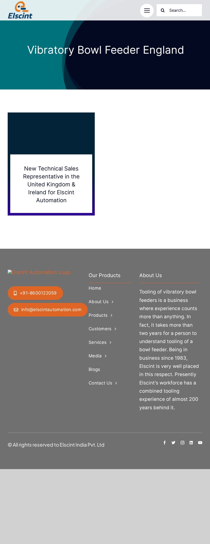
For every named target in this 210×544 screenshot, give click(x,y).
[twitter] (173, 443)
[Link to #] (147, 10)
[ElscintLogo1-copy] (20, 4)
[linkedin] (191, 443)
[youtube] (200, 443)
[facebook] (164, 443)
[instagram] (182, 443)
